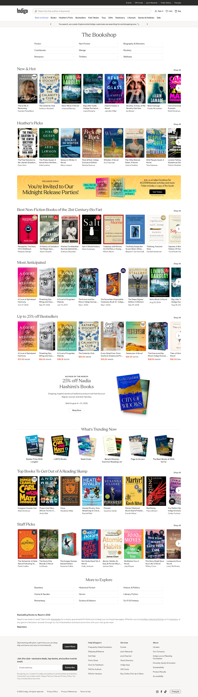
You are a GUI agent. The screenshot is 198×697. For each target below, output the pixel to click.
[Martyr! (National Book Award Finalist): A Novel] (135, 491)
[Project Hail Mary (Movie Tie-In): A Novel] (49, 491)
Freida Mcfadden (154, 108)
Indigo (25, 691)
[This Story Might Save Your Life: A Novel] (155, 544)
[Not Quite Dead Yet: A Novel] (91, 544)
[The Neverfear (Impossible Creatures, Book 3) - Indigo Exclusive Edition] (113, 282)
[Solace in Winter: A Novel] (70, 143)
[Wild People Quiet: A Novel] (156, 143)
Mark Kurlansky (88, 249)
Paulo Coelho (23, 566)
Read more (22, 626)
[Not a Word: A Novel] (71, 88)
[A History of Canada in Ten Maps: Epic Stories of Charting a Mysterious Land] (49, 229)
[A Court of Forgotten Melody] (67, 282)
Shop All (177, 70)
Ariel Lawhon (44, 165)
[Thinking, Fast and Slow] (156, 229)
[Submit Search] (35, 11)
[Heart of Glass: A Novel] (114, 88)
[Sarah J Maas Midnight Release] (99, 187)
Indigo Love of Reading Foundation (162, 657)
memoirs (173, 619)
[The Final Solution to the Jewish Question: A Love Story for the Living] (27, 143)
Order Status (166, 3)
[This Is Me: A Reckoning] (27, 88)
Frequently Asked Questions (100, 647)
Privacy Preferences (69, 691)
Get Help (92, 656)
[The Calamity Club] (49, 88)
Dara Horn (22, 165)
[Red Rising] (156, 491)
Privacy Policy (52, 691)
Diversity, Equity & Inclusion (164, 663)
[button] (41, 18)
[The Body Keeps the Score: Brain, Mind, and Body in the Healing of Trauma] (135, 229)
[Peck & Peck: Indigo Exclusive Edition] (92, 143)
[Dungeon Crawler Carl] (28, 491)
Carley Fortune (174, 513)
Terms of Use (85, 691)
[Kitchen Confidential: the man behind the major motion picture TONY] (70, 229)
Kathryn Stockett (46, 108)
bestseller (56, 619)
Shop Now (76, 410)
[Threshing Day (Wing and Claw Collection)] (47, 282)
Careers (156, 647)
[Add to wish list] (35, 101)
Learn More (70, 646)
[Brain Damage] (156, 88)
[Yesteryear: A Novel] (136, 336)
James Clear (108, 566)
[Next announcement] (147, 24)
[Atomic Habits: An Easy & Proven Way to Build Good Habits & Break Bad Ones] (112, 544)
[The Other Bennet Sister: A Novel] (134, 143)
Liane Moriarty (89, 111)
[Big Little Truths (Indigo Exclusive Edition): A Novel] (93, 88)
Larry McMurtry (173, 566)
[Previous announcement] (51, 24)
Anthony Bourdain (68, 251)
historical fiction (156, 619)
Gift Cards (139, 3)
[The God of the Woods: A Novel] (48, 544)
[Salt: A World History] (91, 229)
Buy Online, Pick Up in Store (131, 673)
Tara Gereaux (151, 165)
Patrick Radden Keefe (177, 165)
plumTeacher (125, 656)
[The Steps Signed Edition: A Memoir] (138, 282)
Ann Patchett (109, 163)
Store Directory (126, 660)
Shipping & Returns (96, 651)
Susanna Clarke (110, 511)
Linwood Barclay (69, 108)
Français (177, 3)
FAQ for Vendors (95, 673)
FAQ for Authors (94, 669)
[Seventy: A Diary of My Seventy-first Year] (136, 88)
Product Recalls (159, 672)
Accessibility (158, 676)
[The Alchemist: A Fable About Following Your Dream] (27, 544)
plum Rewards (151, 3)
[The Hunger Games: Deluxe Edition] (70, 544)
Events (128, 3)
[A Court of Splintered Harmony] (27, 282)
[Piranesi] (114, 491)
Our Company (159, 651)
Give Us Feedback (96, 665)
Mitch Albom (108, 251)
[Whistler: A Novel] (113, 143)
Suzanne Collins (66, 566)
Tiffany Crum (150, 566)
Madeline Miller (66, 511)
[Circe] (70, 491)
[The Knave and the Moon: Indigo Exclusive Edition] (89, 282)
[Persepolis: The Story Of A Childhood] (28, 229)
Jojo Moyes (129, 566)
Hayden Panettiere (26, 111)
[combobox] (93, 11)
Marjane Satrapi (24, 251)
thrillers (144, 619)
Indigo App (125, 665)
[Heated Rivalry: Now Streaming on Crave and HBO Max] (92, 491)
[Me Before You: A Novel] (133, 544)
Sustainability (158, 667)
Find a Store (93, 660)
